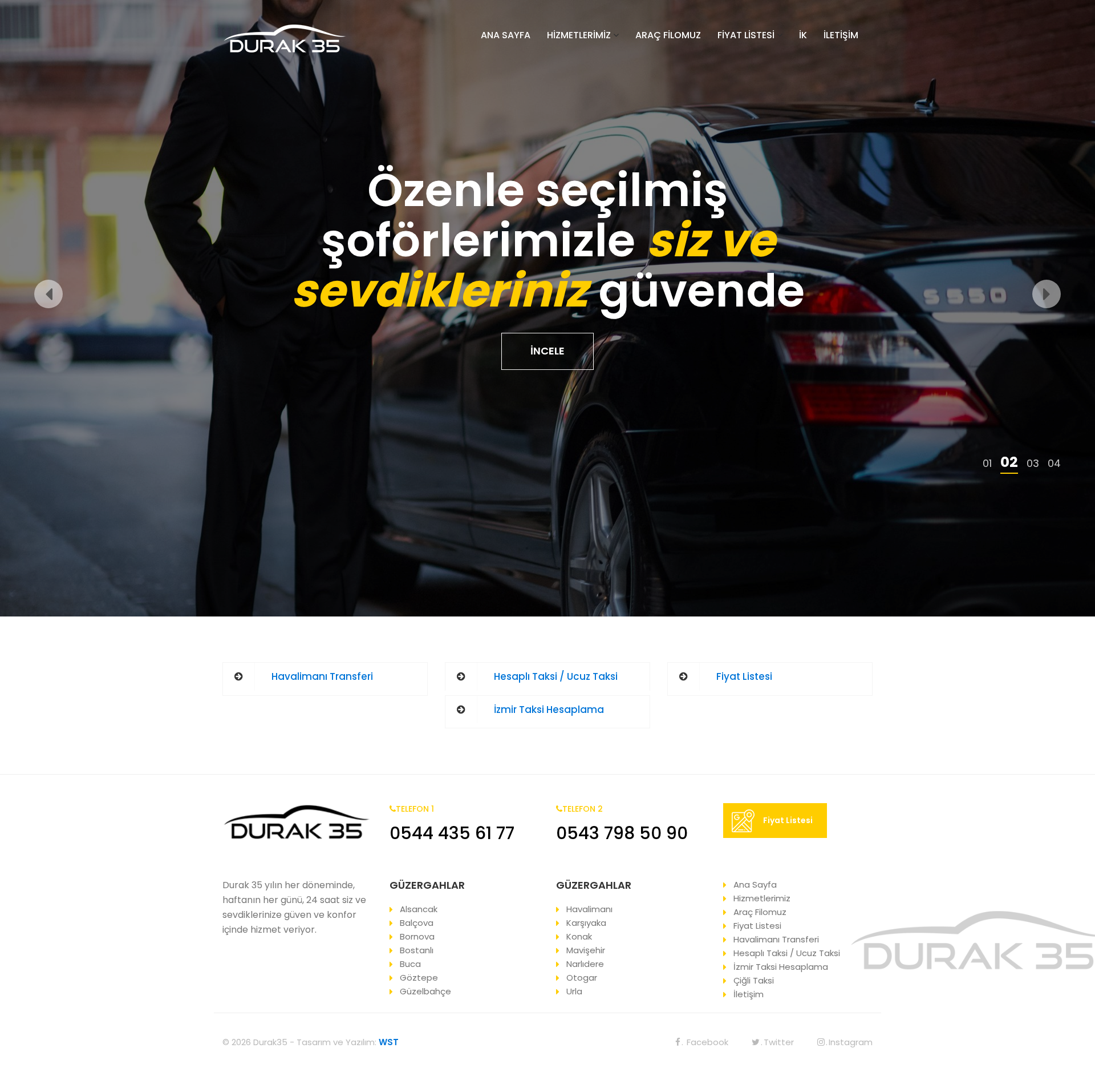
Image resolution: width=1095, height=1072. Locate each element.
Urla (574, 991)
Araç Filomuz (759, 912)
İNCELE (547, 351)
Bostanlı (416, 950)
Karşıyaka (586, 923)
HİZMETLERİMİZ (579, 35)
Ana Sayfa (755, 884)
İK (803, 35)
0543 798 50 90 (622, 833)
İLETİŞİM (841, 35)
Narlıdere (585, 964)
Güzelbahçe (425, 991)
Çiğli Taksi (753, 980)
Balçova (416, 923)
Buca (410, 964)
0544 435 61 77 (452, 833)
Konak (579, 936)
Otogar (581, 978)
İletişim (748, 994)
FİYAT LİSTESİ (745, 35)
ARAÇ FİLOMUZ (668, 35)
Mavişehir (585, 950)
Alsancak (418, 909)
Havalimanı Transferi (322, 676)
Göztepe (419, 978)
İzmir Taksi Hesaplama (549, 709)
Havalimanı (589, 909)
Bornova (417, 936)
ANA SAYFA (505, 35)
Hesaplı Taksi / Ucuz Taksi (556, 676)
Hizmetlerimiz (761, 898)
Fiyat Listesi (744, 676)
